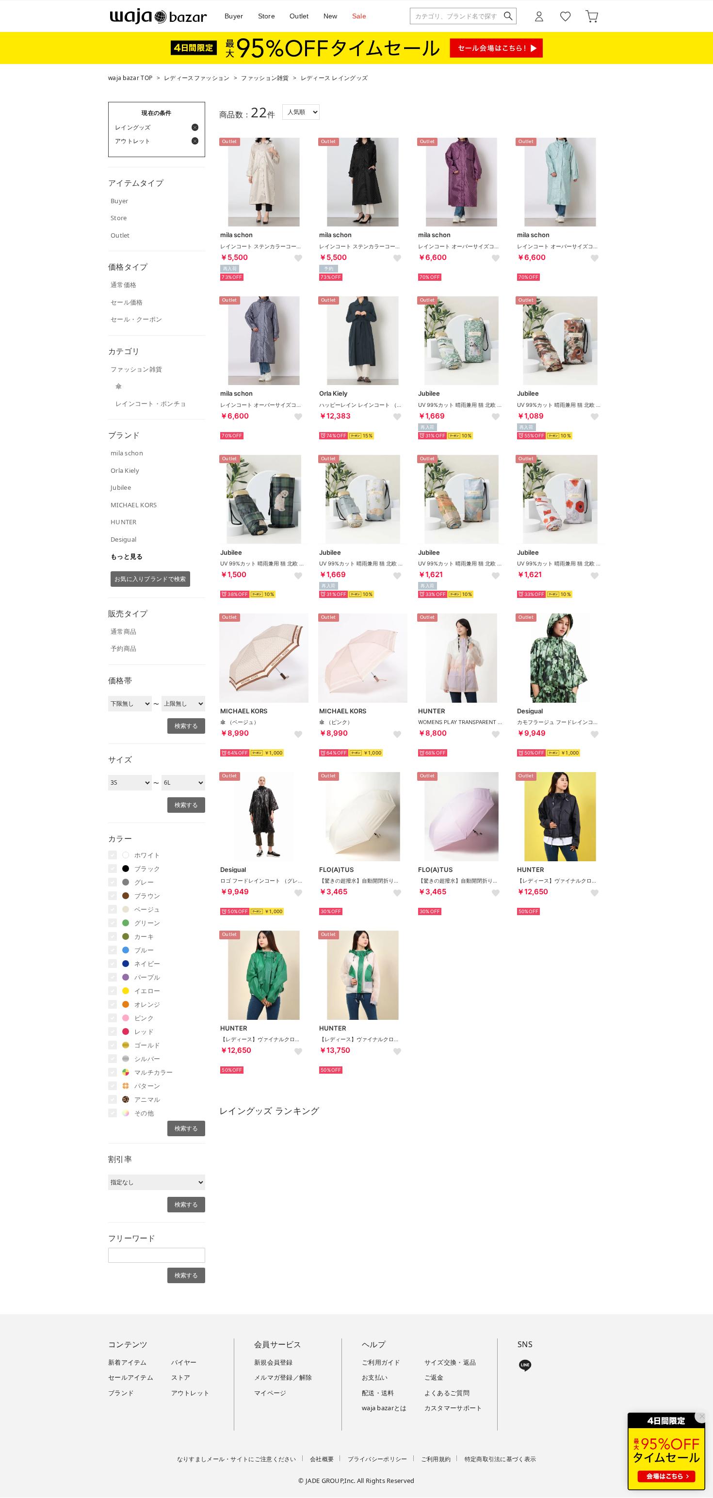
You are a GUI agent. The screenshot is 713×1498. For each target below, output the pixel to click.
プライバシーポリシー (377, 1459)
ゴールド (147, 1045)
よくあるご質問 (447, 1392)
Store (266, 16)
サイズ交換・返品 (450, 1362)
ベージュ (147, 909)
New (331, 16)
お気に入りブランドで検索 (150, 579)
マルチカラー (153, 1072)
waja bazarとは (384, 1407)
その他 (144, 1113)
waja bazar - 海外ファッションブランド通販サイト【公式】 (158, 16)
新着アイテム (127, 1362)
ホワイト (147, 855)
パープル (147, 977)
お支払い (375, 1377)
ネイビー (147, 963)
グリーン (147, 922)
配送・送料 (378, 1392)
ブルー (144, 950)
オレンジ (147, 1004)
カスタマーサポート (453, 1407)
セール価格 (127, 302)
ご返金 (434, 1377)
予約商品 (123, 648)
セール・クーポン (136, 319)
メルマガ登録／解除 (283, 1377)
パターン (147, 1085)
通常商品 (123, 631)
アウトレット (190, 1392)
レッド (144, 1031)
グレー (144, 882)
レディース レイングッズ (334, 78)
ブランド (121, 1392)
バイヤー (184, 1362)
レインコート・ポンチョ (150, 403)
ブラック (147, 868)
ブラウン (147, 895)
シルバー (147, 1058)
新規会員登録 (273, 1362)
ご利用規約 (436, 1459)
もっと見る (127, 556)
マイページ (270, 1392)
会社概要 (322, 1459)
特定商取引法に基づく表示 (500, 1459)
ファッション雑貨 (265, 78)
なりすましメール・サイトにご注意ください (236, 1459)
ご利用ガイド (381, 1362)
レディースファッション (196, 78)
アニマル (147, 1099)
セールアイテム (130, 1377)
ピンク (144, 1018)
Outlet (299, 16)
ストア (181, 1377)
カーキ (144, 936)
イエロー (147, 990)
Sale (359, 16)
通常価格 (123, 284)
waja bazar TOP (130, 78)
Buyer (234, 16)
